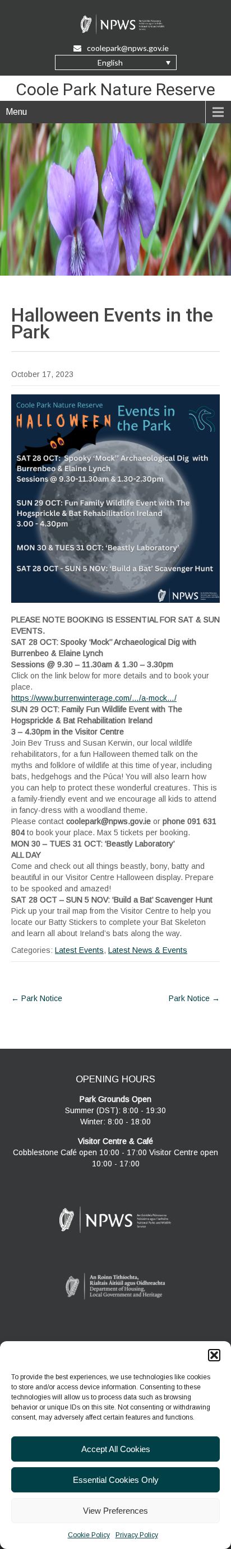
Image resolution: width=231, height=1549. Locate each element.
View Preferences (115, 1510)
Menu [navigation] (16, 112)
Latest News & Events (147, 950)
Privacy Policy (137, 1535)
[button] (214, 1355)
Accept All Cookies (115, 1449)
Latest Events (79, 950)
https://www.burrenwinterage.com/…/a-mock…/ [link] (94, 698)
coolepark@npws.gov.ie (128, 48)
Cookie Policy (89, 1535)
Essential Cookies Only (116, 1480)
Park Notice (36, 998)
